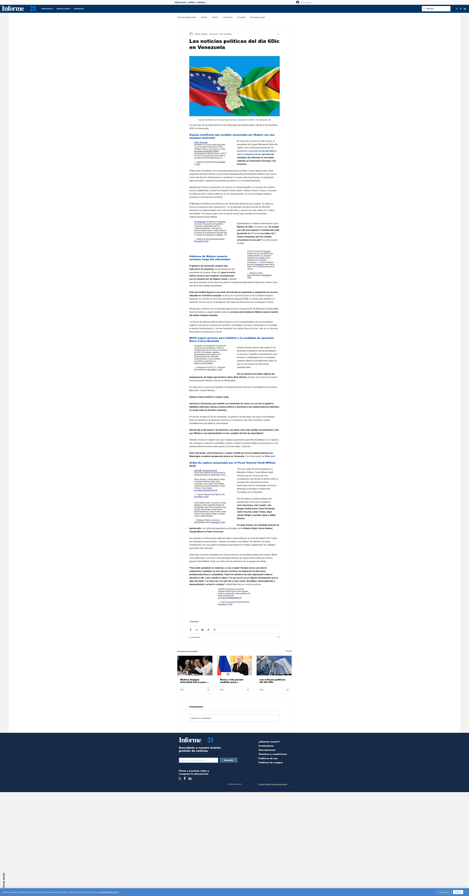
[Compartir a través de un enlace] (208, 630)
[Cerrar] (466, 892)
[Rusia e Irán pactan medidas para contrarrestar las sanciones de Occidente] (234, 665)
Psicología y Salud (257, 17)
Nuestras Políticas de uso (108, 892)
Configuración (444, 892)
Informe (13, 8)
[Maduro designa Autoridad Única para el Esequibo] (194, 665)
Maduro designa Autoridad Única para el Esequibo (194, 680)
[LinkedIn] (465, 8)
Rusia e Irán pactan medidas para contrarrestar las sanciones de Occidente (234, 680)
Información (228, 17)
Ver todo (288, 651)
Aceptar (458, 892)
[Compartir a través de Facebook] (190, 630)
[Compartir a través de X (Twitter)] (196, 630)
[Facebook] (460, 8)
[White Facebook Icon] (185, 778)
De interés (241, 17)
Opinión (215, 17)
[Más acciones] (278, 33)
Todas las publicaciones (186, 17)
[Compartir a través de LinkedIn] (202, 630)
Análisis (204, 17)
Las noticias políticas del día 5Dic (272, 680)
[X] (456, 8)
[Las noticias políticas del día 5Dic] (274, 665)
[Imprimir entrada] (214, 630)
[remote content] (210, 153)
